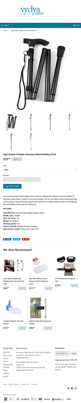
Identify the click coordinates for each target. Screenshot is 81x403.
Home (5, 30)
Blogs (5, 370)
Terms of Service (14, 384)
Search (5, 377)
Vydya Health (12, 394)
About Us (6, 352)
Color (5, 166)
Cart (77, 25)
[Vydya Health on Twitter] (68, 389)
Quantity (6, 175)
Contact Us (34, 384)
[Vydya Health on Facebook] (72, 389)
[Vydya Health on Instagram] (76, 389)
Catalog (6, 373)
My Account (7, 356)
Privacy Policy (25, 384)
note (36, 355)
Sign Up (73, 353)
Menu (6, 25)
